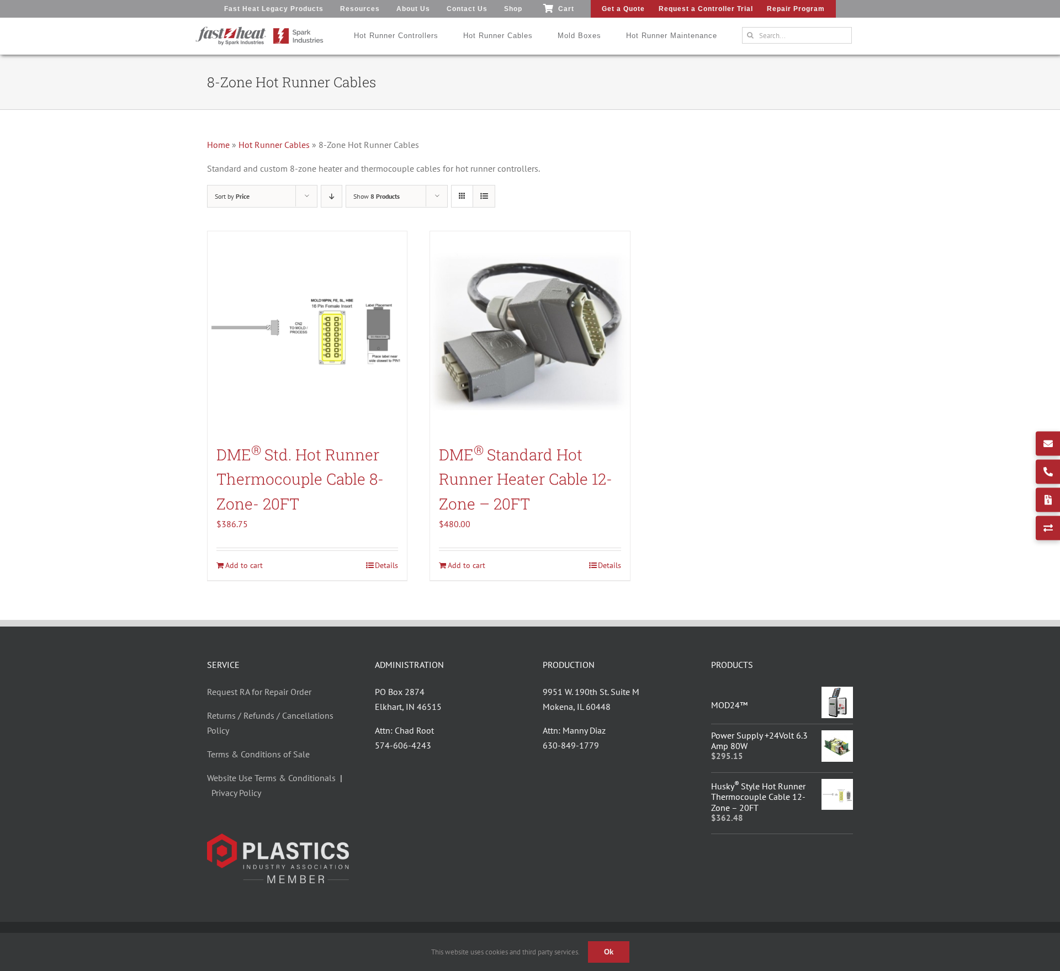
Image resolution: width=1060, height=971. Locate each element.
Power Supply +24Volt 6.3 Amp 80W (759, 740)
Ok (608, 952)
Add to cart (244, 565)
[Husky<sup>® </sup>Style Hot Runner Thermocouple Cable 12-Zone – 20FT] (837, 786)
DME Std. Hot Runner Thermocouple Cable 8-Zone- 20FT (300, 479)
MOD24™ (729, 704)
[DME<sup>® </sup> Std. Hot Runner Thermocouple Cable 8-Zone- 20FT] (307, 331)
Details (386, 565)
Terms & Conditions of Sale (258, 754)
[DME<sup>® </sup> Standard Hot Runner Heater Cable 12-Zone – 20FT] (529, 331)
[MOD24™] (837, 693)
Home (218, 144)
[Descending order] (331, 196)
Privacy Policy (236, 792)
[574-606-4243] (1048, 471)
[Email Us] (1048, 443)
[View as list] (484, 196)
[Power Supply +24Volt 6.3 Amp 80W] (837, 737)
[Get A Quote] (1048, 499)
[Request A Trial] (1048, 528)
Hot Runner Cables (274, 144)
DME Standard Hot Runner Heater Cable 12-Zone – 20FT (525, 479)
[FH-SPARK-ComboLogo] (259, 30)
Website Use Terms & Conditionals (273, 777)
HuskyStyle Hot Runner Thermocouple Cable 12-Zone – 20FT (758, 797)
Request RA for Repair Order (259, 691)
